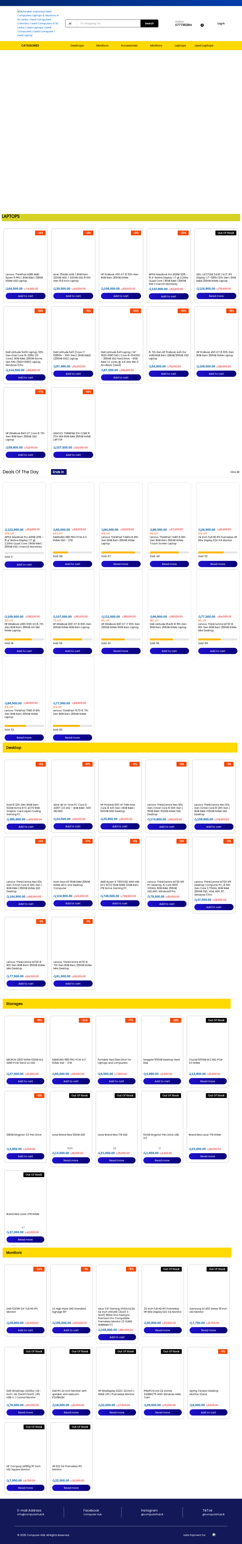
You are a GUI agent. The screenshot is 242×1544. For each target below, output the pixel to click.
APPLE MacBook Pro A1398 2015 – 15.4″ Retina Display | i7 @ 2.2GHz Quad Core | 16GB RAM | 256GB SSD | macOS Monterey (168, 279)
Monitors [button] (102, 45)
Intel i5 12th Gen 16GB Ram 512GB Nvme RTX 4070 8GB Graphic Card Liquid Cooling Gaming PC (24, 809)
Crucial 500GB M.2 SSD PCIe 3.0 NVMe (206, 1061)
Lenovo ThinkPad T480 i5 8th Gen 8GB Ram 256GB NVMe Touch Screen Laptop (167, 540)
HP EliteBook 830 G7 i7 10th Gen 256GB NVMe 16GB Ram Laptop (120, 625)
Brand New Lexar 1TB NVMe (205, 1134)
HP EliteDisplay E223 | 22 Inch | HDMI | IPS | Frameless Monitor (116, 1392)
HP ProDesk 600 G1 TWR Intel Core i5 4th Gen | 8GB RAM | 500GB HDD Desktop (117, 808)
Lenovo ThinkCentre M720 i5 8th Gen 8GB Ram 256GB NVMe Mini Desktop (217, 627)
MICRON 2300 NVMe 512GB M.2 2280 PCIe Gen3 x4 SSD (25, 1061)
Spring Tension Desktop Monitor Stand (204, 1392)
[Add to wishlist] (26, 269)
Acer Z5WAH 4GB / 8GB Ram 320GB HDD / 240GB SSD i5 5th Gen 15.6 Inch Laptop (72, 278)
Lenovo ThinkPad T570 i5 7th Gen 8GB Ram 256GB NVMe (70, 712)
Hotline (179, 21)
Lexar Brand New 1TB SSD (113, 1134)
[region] (121, 131)
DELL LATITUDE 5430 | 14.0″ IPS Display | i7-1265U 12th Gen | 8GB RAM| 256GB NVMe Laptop (216, 278)
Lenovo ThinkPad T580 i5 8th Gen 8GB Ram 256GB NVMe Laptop (22, 714)
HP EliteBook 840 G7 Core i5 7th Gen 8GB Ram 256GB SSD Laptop (25, 436)
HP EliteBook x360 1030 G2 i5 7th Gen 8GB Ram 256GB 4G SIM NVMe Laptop (24, 627)
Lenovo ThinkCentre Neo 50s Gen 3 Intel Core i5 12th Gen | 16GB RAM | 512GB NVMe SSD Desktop (165, 809)
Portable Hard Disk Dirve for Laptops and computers (114, 1061)
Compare (34, 269)
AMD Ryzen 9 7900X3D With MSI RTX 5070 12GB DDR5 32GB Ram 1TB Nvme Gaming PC (119, 885)
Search (149, 23)
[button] (4, 131)
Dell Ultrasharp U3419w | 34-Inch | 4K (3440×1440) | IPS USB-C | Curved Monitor (24, 1394)
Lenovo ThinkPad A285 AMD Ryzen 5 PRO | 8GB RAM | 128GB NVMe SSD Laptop (24, 278)
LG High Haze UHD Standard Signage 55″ (69, 1310)
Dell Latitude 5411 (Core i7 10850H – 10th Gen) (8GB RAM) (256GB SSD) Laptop (72, 355)
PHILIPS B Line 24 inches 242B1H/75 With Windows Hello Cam (162, 1394)
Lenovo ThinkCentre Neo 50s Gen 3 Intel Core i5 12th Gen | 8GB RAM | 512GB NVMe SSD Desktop (212, 809)
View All (234, 472)
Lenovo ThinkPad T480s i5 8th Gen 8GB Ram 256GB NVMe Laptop (119, 540)
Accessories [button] (129, 45)
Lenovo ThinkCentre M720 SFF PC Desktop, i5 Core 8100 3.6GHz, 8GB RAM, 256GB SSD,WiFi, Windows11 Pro (165, 886)
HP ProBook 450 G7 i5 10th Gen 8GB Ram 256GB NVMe (119, 276)
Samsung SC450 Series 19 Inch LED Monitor (208, 1310)
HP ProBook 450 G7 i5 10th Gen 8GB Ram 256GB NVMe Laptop (215, 354)
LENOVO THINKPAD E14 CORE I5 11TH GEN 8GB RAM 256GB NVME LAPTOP (72, 436)
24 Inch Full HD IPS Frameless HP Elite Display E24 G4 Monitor (217, 538)
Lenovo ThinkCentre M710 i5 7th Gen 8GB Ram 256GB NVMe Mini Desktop (73, 965)
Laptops (180, 45)
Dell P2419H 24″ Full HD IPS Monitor (22, 1310)
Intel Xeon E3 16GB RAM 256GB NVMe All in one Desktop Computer (72, 885)
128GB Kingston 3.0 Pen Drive (24, 1134)
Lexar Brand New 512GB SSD (68, 1134)
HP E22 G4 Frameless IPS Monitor (67, 1468)
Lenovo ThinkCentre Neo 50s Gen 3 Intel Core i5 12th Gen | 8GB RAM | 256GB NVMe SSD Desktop (24, 886)
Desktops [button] (77, 45)
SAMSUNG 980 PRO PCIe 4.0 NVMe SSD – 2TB (70, 538)
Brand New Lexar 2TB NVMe (23, 1214)
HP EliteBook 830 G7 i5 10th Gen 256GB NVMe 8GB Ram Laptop (72, 625)
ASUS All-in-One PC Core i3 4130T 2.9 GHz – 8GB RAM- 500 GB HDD (72, 808)
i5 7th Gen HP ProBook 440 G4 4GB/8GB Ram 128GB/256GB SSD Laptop (169, 355)
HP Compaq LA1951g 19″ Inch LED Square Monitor (24, 1468)
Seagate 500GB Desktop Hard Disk (161, 1061)
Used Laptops (204, 45)
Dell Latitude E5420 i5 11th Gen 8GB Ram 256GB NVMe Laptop (168, 625)
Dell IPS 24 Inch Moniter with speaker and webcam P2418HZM (69, 1394)
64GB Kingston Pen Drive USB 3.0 (161, 1136)
